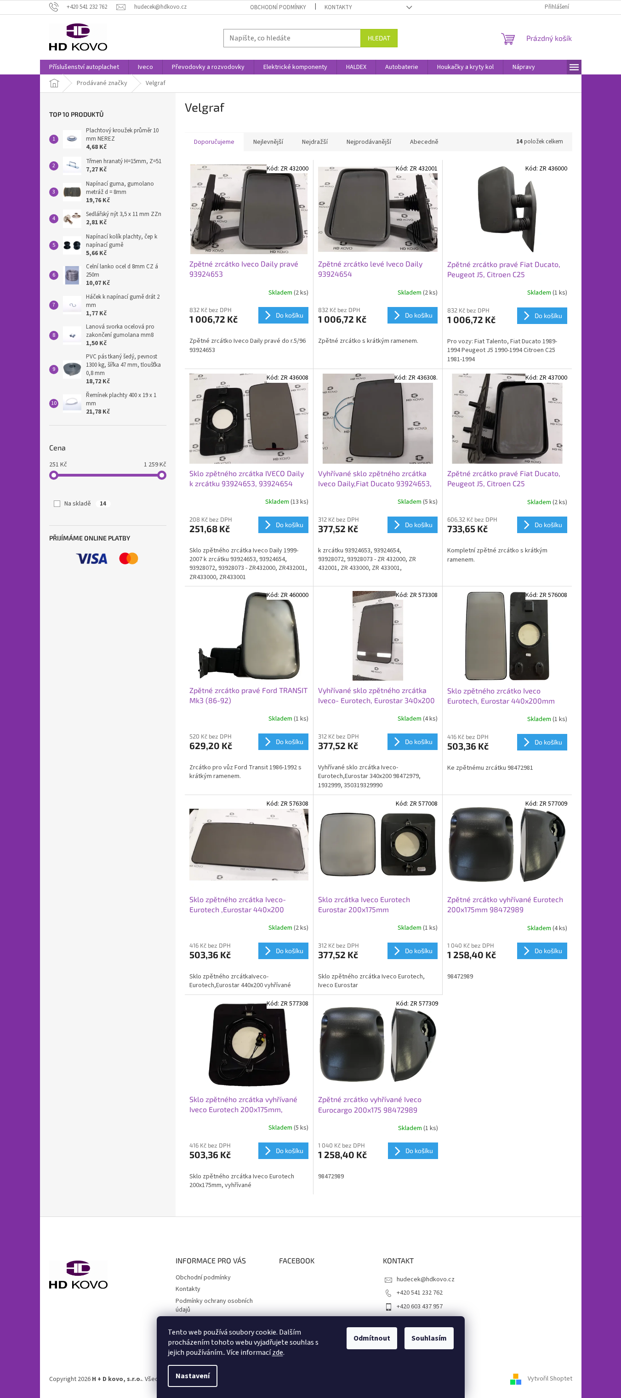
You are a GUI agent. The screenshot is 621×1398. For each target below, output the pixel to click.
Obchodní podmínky (278, 7)
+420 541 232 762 (420, 1292)
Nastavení (193, 1376)
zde (277, 1352)
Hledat (379, 38)
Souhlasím (429, 1338)
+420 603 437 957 (420, 1306)
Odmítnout (371, 1338)
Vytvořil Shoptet (550, 1379)
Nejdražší (315, 142)
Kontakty (338, 7)
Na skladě (85, 503)
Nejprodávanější (369, 142)
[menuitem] (84, 67)
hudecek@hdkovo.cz (426, 1279)
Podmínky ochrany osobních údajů (214, 1305)
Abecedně (424, 142)
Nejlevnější (268, 142)
